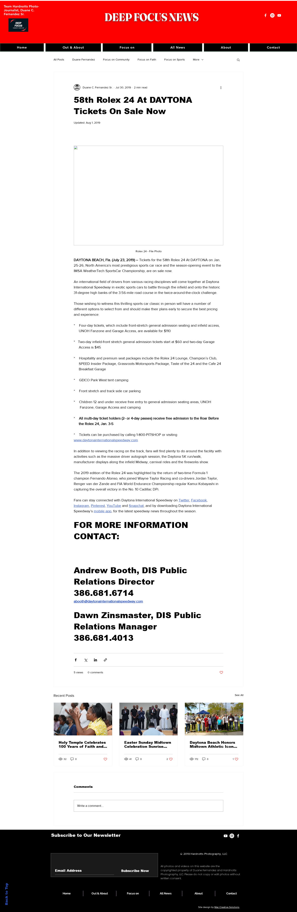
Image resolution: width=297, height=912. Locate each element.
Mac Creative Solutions (226, 907)
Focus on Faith (147, 59)
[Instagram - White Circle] (272, 15)
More (196, 59)
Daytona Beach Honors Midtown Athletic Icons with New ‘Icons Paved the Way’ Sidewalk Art (213, 744)
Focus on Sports (174, 59)
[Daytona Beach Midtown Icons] (214, 719)
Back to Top (6, 894)
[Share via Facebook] (76, 660)
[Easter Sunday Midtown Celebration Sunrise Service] (148, 719)
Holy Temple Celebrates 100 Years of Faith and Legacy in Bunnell (82, 744)
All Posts (59, 59)
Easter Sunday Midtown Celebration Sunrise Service (147, 744)
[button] (127, 47)
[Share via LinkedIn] (95, 660)
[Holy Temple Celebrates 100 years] (83, 719)
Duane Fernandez (83, 59)
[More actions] (220, 87)
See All (239, 695)
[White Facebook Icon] (238, 836)
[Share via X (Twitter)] (85, 660)
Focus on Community (116, 59)
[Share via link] (105, 660)
